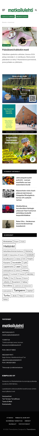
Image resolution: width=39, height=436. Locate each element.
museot (6, 274)
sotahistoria (18, 286)
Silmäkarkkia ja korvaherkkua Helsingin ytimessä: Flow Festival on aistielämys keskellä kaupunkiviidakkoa (26, 210)
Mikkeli (25, 270)
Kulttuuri (6, 45)
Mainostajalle (22, 16)
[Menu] (3, 10)
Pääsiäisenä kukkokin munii (15, 49)
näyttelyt (30, 274)
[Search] (36, 10)
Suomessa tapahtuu (14, 421)
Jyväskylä (30, 255)
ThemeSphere (31, 429)
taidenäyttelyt (7, 291)
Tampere (19, 290)
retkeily (6, 282)
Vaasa (21, 296)
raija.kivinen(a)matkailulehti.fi (11, 360)
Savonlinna (7, 286)
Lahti (25, 263)
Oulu (5, 278)
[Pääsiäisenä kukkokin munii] (19, 36)
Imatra (22, 255)
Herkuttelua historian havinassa (13, 251)
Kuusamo (6, 262)
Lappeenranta (8, 267)
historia (28, 251)
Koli (24, 259)
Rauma (26, 278)
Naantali (22, 274)
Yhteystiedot (24, 424)
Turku (6, 295)
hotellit (5, 255)
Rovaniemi (16, 282)
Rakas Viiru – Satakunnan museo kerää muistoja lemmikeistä (25, 223)
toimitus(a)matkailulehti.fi (10, 335)
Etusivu (4, 22)
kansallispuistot (8, 259)
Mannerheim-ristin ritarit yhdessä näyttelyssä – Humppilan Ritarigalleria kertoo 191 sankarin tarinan (25, 195)
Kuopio (30, 259)
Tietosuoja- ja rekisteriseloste (12, 367)
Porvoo (18, 278)
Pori (12, 278)
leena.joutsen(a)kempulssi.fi (11, 345)
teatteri (30, 291)
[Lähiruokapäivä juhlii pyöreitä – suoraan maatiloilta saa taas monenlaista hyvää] (8, 180)
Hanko (22, 241)
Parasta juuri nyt (22, 418)
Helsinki (9, 246)
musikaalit (14, 274)
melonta (18, 270)
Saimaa (24, 282)
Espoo (16, 241)
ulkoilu (14, 296)
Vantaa (5, 299)
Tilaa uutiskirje (7, 16)
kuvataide (17, 262)
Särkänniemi (27, 286)
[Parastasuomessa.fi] (20, 10)
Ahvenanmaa (7, 241)
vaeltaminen (29, 296)
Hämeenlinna (14, 255)
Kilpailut (12, 424)
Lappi (18, 266)
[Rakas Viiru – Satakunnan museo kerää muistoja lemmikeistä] (8, 224)
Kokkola (18, 259)
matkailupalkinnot (8, 270)
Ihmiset (28, 421)
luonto (25, 267)
